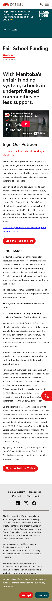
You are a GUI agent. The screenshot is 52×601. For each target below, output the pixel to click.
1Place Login (32, 496)
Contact (16, 496)
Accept (26, 595)
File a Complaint (16, 491)
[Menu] (46, 4)
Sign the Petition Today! (21, 468)
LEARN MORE (44, 14)
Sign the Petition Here (19, 241)
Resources (35, 491)
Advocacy (9, 55)
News (14, 29)
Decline (42, 595)
